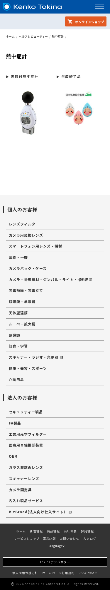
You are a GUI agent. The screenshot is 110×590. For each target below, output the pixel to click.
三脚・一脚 (18, 257)
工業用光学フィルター (28, 434)
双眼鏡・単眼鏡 (22, 301)
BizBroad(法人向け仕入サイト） (38, 511)
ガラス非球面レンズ (26, 467)
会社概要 (70, 531)
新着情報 (36, 531)
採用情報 (87, 531)
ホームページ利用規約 (58, 573)
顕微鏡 (14, 334)
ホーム (10, 36)
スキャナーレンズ (24, 478)
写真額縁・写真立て (26, 290)
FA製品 (15, 422)
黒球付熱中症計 (24, 76)
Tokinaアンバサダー (55, 562)
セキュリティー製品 (26, 411)
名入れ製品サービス (26, 500)
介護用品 (16, 379)
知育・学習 (18, 345)
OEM (13, 456)
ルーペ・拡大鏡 (22, 323)
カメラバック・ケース (28, 268)
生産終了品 (71, 76)
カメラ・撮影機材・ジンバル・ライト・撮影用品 (51, 279)
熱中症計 (58, 36)
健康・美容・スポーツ (28, 368)
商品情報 (53, 531)
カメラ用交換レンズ (26, 235)
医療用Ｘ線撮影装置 (26, 444)
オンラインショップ (89, 21)
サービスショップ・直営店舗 (35, 538)
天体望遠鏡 (18, 312)
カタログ (89, 538)
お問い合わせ (69, 538)
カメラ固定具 (20, 489)
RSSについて (88, 573)
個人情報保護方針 (25, 573)
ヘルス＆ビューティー (33, 36)
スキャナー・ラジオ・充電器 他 (36, 357)
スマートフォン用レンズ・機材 (35, 245)
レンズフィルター (24, 223)
